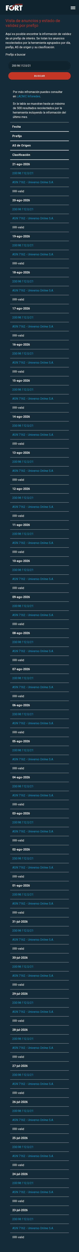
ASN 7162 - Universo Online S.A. (33, 182)
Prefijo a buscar (16, 54)
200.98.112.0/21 (22, 173)
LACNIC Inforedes (28, 96)
